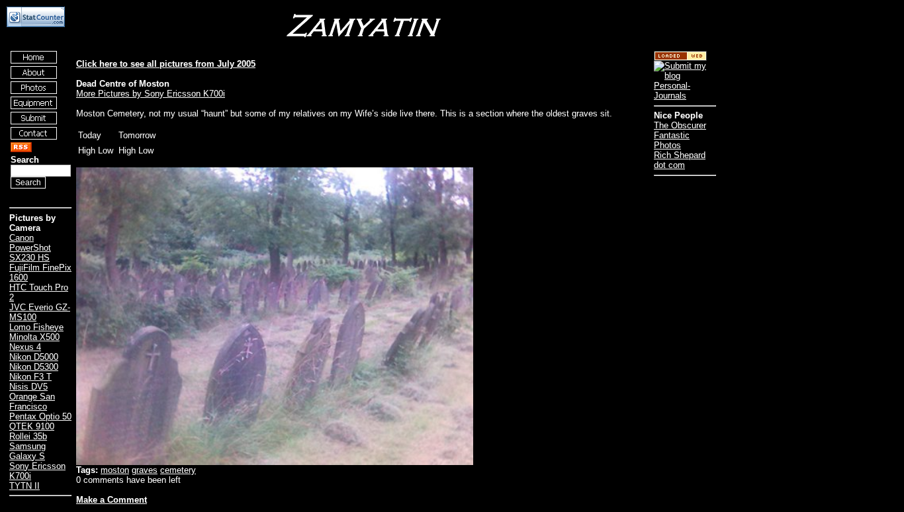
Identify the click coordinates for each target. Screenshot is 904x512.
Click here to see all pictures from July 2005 (165, 64)
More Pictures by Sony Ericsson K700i (150, 94)
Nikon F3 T (30, 377)
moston (115, 470)
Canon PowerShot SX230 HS (30, 248)
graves (145, 470)
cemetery (178, 470)
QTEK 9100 (31, 426)
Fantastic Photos (672, 140)
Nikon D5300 (33, 367)
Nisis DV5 (28, 387)
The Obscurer (680, 125)
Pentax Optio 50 (40, 416)
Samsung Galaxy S (27, 451)
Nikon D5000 (33, 357)
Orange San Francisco (32, 401)
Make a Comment (111, 500)
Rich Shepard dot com (679, 160)
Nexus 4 (25, 347)
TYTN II (24, 486)
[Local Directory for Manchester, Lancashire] (680, 58)
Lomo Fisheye (36, 327)
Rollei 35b (28, 436)
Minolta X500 (34, 337)
